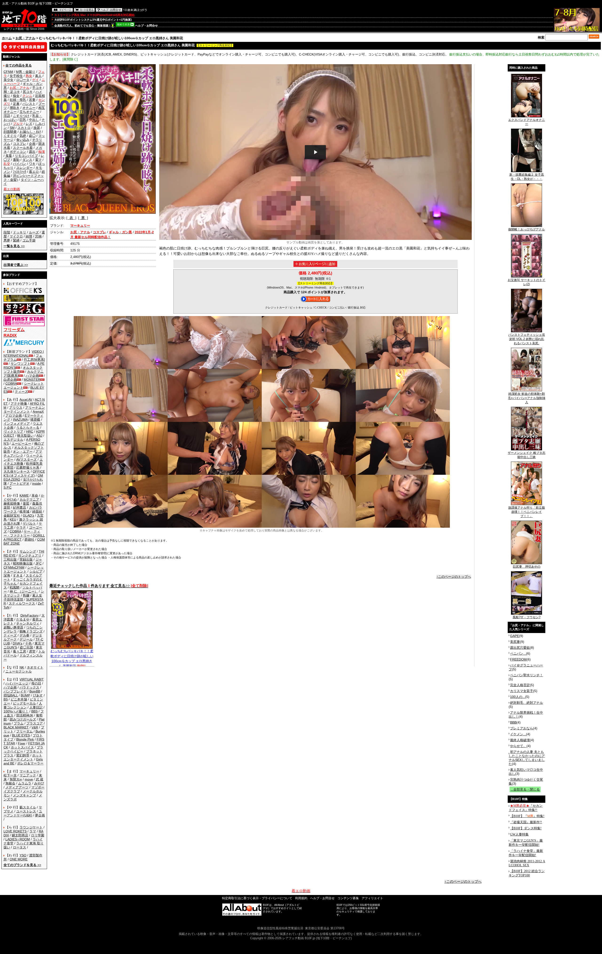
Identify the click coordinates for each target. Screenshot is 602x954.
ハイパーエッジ (16, 683)
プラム (19, 723)
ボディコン (18, 152)
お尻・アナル (25, 38)
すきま (18, 575)
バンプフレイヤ (15, 691)
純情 (29, 236)
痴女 (16, 96)
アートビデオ (19, 483)
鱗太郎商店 (20, 835)
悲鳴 (38, 236)
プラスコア (34, 723)
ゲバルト (29, 523)
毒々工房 (19, 651)
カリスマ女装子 (521, 691)
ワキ (32, 164)
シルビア (36, 571)
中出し (34, 120)
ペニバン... (518, 653)
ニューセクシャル (18, 671)
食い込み (22, 140)
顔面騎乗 (10, 132)
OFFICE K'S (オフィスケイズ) (24, 473)
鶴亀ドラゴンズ (31, 631)
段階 (7, 232)
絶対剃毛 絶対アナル (526, 703)
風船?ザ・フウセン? (526, 617)
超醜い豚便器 (13, 627)
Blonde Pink (25, 739)
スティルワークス (22, 603)
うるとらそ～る (27, 427)
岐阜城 (24, 511)
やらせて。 (518, 746)
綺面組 (37, 511)
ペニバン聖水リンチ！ (526, 675)
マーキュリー (29, 771)
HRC (29, 431)
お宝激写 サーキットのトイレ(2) (526, 282)
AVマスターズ (26, 459)
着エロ (34, 172)
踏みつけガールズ (23, 719)
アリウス (15, 407)
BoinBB (34, 691)
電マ (38, 160)
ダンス (27, 160)
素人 (38, 76)
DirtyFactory (29, 615)
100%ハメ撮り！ (16, 711)
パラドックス (29, 687)
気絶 (23, 136)
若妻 (32, 100)
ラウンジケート (31, 827)
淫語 (7, 116)
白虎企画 (10, 379)
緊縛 (16, 240)
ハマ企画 (32, 375)
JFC (39, 563)
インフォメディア (17, 423)
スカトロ (24, 128)
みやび (39, 783)
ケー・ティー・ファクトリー (22, 533)
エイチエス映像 (23, 461)
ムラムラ (24, 783)
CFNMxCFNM (14, 567)
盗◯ (32, 136)
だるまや (22, 619)
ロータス (19, 847)
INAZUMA (20, 419)
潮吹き (15, 108)
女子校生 (16, 76)
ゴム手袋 (29, 240)
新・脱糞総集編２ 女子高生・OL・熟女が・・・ (526, 177)
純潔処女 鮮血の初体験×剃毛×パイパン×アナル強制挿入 (526, 398)
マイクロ (16, 236)
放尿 (36, 128)
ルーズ (34, 232)
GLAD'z (28, 515)
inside (36, 483)
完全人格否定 (520, 685)
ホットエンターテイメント (23, 757)
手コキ (37, 88)
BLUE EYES (21, 735)
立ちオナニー (29, 112)
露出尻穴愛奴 (520, 647)
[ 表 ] (71, 218)
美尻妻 (515, 642)
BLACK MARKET (16, 727)
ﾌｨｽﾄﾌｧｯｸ (19, 172)
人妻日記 (36, 707)
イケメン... (518, 734)
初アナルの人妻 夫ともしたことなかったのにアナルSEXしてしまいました (527, 758)
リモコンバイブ (26, 156)
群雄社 (29, 539)
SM (12, 128)
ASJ (39, 435)
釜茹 (26, 503)
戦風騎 (15, 587)
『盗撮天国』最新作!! (526, 822)
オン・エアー (23, 451)
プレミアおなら (521, 728)
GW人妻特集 (519, 834)
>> (14, 246)
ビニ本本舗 (19, 699)
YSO (23, 855)
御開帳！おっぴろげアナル (526, 229)
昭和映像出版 (23, 563)
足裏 (16, 104)
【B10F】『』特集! (527, 816)
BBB (513, 722)
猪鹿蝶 (35, 419)
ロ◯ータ (22, 80)
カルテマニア (29, 499)
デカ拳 (24, 635)
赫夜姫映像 (12, 503)
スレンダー (24, 168)
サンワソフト (20, 363)
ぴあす (38, 695)
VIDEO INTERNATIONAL (24, 353)
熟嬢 (26, 595)
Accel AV (26, 399)
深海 (7, 575)
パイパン (19, 164)
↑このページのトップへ (453, 576)
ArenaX (38, 411)
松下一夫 (10, 775)
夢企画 (40, 815)
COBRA (11, 383)
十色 (28, 643)
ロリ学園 (37, 835)
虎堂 (32, 651)
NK (22, 667)
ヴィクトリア (13, 431)
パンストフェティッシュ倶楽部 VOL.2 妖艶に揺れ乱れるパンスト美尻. (526, 339)
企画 (32, 144)
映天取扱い (25, 435)
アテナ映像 (19, 403)
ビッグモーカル (24, 703)
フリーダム (24, 731)
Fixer (21, 743)
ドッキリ (19, 232)
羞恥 (16, 160)
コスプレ (19, 144)
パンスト (29, 104)
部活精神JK (24, 715)
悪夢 (7, 240)
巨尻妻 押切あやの (526, 566)
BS (6, 699)
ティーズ (21, 391)
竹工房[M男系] (34, 359)
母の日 (36, 683)
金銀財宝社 (12, 515)
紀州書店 (19, 507)
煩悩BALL (11, 695)
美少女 (8, 80)
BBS (34, 711)
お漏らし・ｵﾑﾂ (30, 132)
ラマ (32, 831)
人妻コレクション (23, 705)
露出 (32, 152)
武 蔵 (39, 779)
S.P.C (8, 487)
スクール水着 (23, 148)
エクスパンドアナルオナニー (526, 122)
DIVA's (17, 643)
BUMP (25, 695)
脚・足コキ (12, 92)
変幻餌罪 (22, 755)
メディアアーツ (16, 787)
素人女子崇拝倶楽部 (23, 597)
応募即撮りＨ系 (27, 467)
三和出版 (10, 559)
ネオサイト (35, 667)
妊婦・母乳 (18, 100)
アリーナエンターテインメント (24, 409)
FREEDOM (518, 659)
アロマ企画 (13, 415)
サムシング (28, 551)
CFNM (8, 72)
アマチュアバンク (23, 453)
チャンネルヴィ (27, 623)
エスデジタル (13, 439)
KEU (13, 519)
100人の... (517, 697)
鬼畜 (8, 156)
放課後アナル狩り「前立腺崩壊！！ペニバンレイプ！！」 (526, 512)
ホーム (7, 38)
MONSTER (32, 379)
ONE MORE (19, 859)
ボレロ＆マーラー (30, 763)
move (29, 779)
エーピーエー (21, 443)
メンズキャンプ (24, 795)
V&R (35, 727)
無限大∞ (16, 779)
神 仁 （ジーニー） (24, 591)
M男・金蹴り (25, 72)
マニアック (28, 775)
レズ (29, 124)
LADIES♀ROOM (17, 839)
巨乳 (23, 120)
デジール (26, 639)
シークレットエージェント (24, 569)
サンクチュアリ (29, 555)
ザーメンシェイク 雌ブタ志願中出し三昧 (526, 455)
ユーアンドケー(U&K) (23, 813)
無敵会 (10, 783)
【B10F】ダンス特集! (526, 828)
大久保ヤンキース (17, 471)
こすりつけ (21, 116)
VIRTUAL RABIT (32, 679)
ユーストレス (26, 811)
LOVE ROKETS (15, 831)
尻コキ (28, 92)
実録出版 (26, 559)
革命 (35, 495)
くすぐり (10, 136)
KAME (24, 495)
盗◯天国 (26, 647)
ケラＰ (21, 527)
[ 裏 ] (83, 218)
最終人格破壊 (520, 740)
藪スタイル (28, 807)
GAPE (514, 636)
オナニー (29, 108)
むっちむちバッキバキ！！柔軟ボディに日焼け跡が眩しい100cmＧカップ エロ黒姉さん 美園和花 (72, 658)
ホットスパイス (22, 747)
